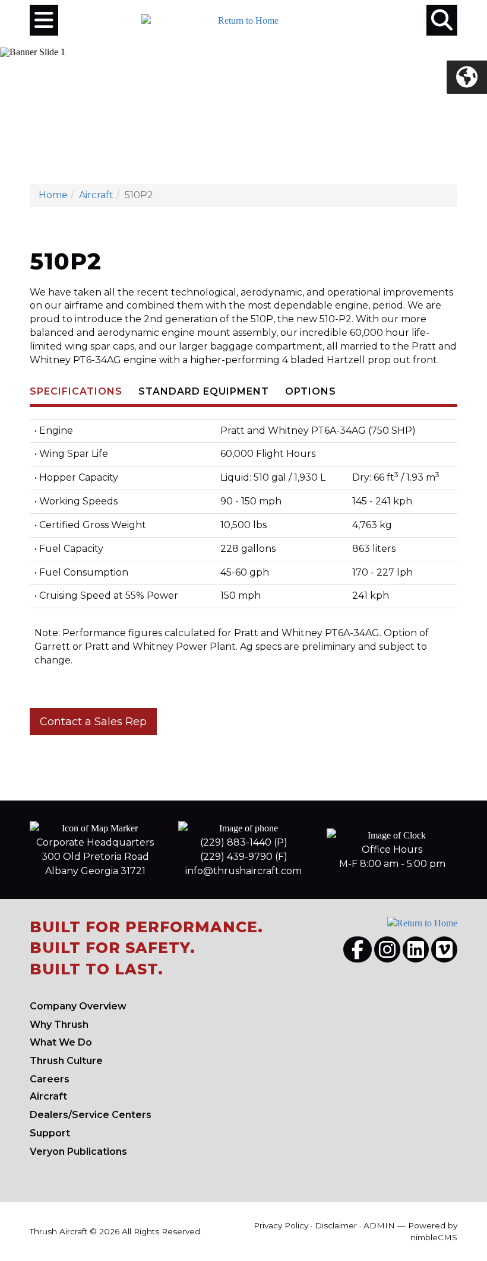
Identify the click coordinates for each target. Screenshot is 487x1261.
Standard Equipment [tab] (203, 391)
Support (50, 1133)
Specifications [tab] (76, 391)
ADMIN (379, 1225)
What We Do (61, 1042)
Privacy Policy (281, 1225)
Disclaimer (336, 1225)
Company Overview (78, 1006)
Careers (49, 1079)
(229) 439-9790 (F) (243, 856)
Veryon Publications (78, 1151)
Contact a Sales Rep (93, 721)
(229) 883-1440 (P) (243, 842)
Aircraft (96, 195)
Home (53, 195)
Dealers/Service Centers (90, 1114)
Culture (66, 1060)
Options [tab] (310, 391)
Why (59, 1024)
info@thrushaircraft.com (243, 870)
